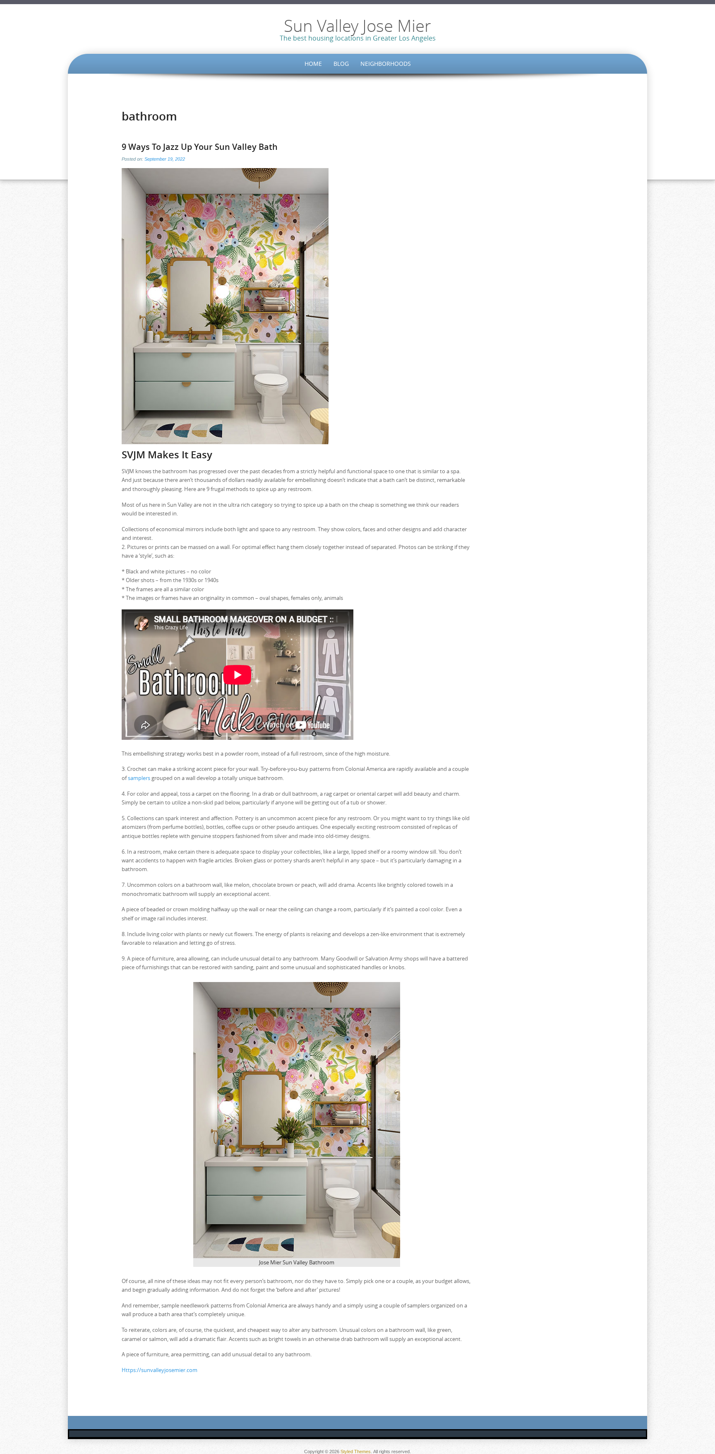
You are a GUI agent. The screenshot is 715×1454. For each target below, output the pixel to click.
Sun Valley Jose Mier (357, 25)
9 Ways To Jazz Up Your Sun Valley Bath (200, 146)
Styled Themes (356, 1451)
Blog (341, 63)
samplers (139, 778)
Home (313, 63)
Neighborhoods (385, 63)
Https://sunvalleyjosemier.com (159, 1370)
